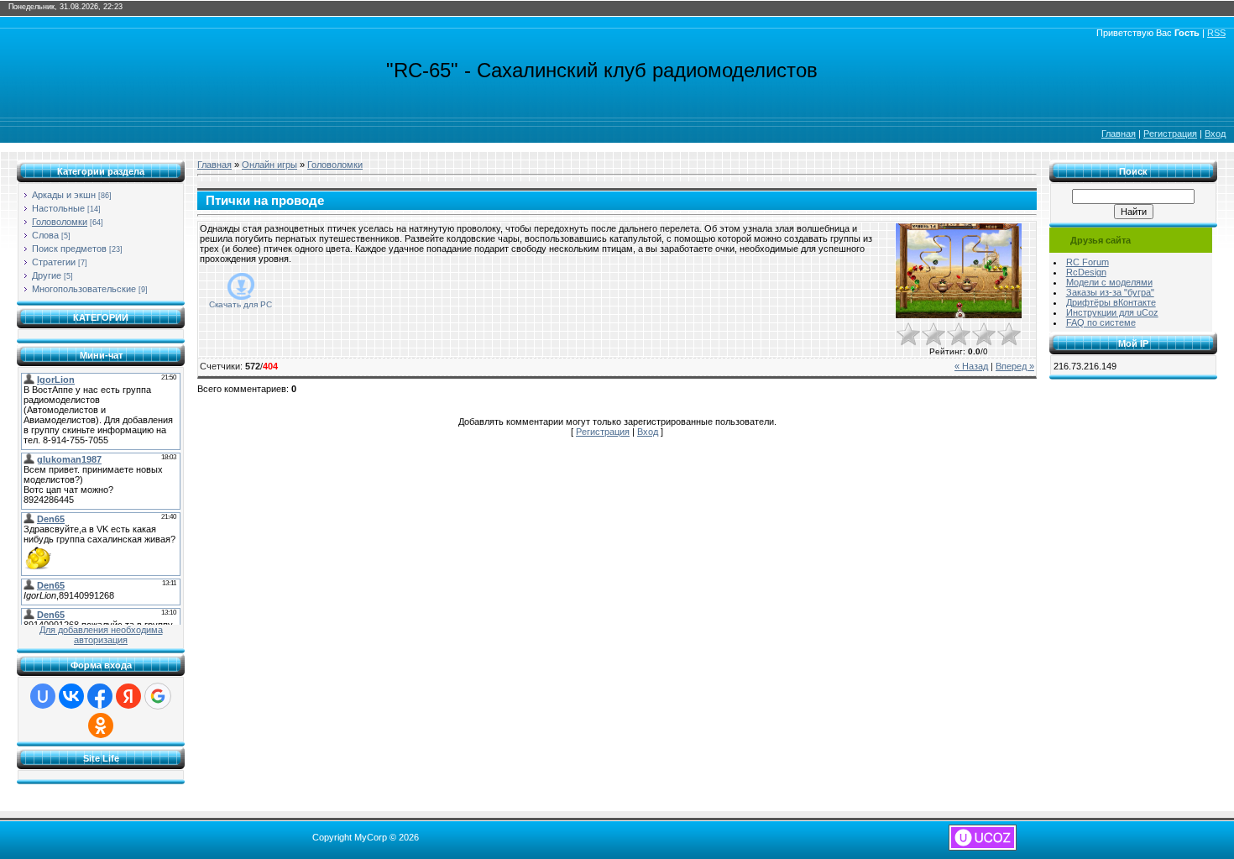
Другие (46, 275)
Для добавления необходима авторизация (101, 635)
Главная (1118, 133)
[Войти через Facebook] (99, 696)
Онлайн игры (269, 165)
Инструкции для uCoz (1112, 312)
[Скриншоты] (959, 270)
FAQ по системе (1101, 322)
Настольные (58, 208)
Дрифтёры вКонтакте (1111, 302)
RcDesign (1086, 272)
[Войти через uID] (42, 696)
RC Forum (1087, 262)
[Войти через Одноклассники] (100, 725)
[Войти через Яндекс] (128, 696)
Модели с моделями (1109, 282)
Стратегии (54, 262)
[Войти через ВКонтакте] (71, 696)
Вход (1215, 133)
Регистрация (1170, 133)
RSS (1216, 33)
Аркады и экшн (64, 195)
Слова (45, 235)
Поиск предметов (69, 249)
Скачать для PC (240, 304)
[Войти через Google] (157, 696)
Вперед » (1015, 366)
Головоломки (59, 222)
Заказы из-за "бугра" (1110, 292)
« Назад (971, 366)
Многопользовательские (84, 289)
